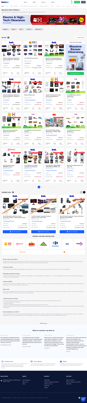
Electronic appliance (44, 6)
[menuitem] (26, 2)
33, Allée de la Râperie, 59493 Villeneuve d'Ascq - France (12, 381)
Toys (64, 6)
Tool (7, 6)
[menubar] (39, 2)
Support (46, 387)
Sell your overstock (70, 380)
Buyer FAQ (46, 385)
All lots (2, 6)
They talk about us (26, 380)
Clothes (52, 6)
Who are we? (25, 381)
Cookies (46, 397)
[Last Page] (54, 187)
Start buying (46, 380)
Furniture (69, 6)
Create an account (48, 383)
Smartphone (75, 6)
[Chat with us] (83, 399)
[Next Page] (51, 187)
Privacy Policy (40, 397)
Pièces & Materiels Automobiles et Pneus (29, 6)
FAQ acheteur (25, 285)
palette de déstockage (25, 300)
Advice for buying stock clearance (51, 381)
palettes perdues (35, 306)
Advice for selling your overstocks (73, 381)
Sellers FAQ (68, 383)
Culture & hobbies (14, 6)
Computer (58, 6)
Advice (23, 383)
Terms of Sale (32, 397)
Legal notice (25, 397)
